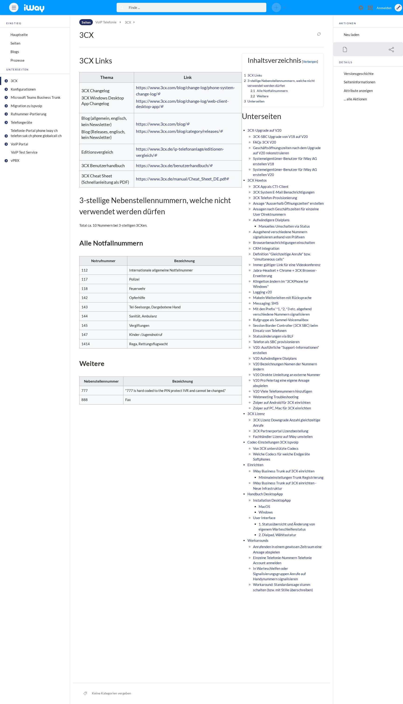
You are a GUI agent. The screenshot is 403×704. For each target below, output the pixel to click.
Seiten (15, 43)
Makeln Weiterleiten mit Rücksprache (282, 298)
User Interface (264, 518)
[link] (41, 7)
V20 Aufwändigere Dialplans (275, 358)
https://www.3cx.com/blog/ (161, 124)
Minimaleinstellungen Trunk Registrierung (291, 477)
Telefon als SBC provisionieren (276, 342)
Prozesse (17, 60)
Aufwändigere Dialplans (271, 220)
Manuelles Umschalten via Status (284, 226)
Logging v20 (262, 292)
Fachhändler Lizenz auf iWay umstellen (283, 436)
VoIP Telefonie (106, 22)
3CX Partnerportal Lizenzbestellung (280, 431)
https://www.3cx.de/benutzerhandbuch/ (173, 165)
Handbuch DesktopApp (265, 494)
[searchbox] (196, 7)
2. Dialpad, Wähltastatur (277, 535)
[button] (13, 7)
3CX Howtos (257, 180)
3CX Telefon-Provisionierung (275, 198)
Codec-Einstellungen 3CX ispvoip (272, 442)
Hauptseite (19, 34)
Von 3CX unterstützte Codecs (276, 448)
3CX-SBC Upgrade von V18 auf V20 (280, 136)
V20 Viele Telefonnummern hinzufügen (282, 391)
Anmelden (384, 8)
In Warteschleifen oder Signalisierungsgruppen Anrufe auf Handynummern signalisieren (279, 573)
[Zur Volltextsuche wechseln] (121, 7)
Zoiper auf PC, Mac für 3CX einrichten (282, 408)
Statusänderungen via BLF (273, 336)
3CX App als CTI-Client (270, 186)
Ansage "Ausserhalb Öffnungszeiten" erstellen (288, 203)
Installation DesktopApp (272, 500)
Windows (266, 512)
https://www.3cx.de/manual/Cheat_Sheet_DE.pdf (181, 178)
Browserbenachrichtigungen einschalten (284, 242)
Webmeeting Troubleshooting (276, 397)
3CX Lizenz (256, 414)
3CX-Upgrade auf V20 (264, 130)
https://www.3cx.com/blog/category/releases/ (178, 131)
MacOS (264, 506)
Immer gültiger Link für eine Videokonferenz (286, 265)
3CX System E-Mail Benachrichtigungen (283, 192)
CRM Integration (266, 248)
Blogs (14, 51)
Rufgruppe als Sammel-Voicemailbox (281, 320)
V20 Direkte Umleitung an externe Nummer (286, 375)
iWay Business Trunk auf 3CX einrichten (283, 471)
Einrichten (255, 465)
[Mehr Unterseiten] (120, 22)
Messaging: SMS (265, 303)
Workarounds (257, 540)
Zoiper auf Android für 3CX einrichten (281, 402)
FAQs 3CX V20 (264, 142)
